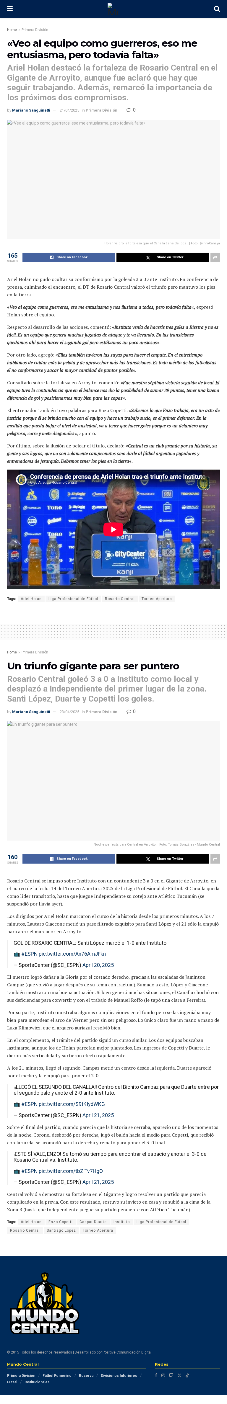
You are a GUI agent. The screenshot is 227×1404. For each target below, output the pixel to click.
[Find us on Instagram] (163, 1375)
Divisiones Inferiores (119, 1376)
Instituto (122, 1222)
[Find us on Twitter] (179, 1375)
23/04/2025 (69, 712)
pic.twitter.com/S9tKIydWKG (72, 1104)
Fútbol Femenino (57, 1376)
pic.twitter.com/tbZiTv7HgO (71, 1171)
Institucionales (37, 1382)
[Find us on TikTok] (187, 1375)
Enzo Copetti (60, 1222)
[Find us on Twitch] (171, 1375)
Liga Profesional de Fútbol (73, 599)
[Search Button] (217, 9)
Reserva (86, 1376)
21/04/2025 (69, 110)
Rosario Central (120, 599)
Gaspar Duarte (93, 1222)
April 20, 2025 (98, 965)
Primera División (35, 30)
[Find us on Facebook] (156, 1375)
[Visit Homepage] (113, 9)
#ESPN (29, 954)
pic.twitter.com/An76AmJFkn (72, 954)
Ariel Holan (31, 599)
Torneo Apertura (157, 599)
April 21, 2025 (98, 1115)
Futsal (12, 1382)
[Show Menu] (10, 9)
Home (12, 30)
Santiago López (61, 1230)
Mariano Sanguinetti (31, 110)
